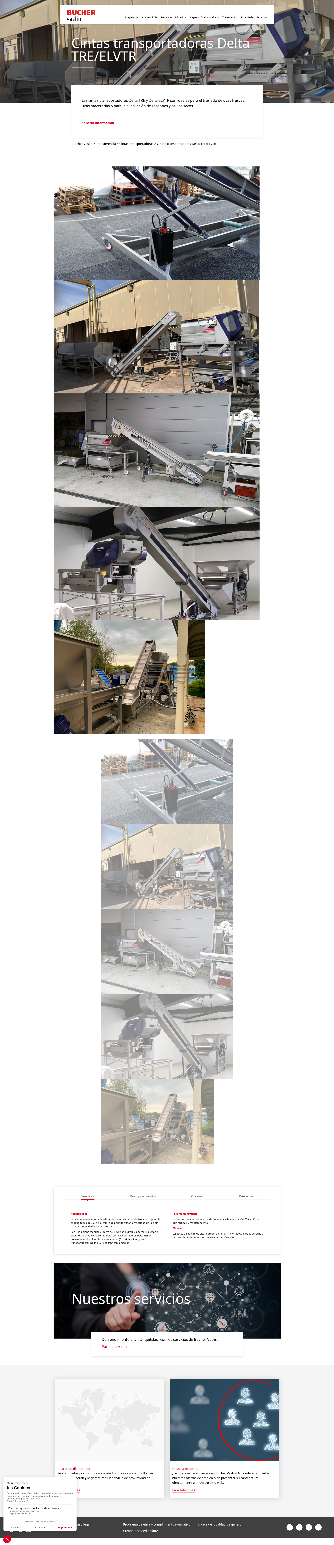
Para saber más (115, 1341)
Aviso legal (82, 1518)
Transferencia (106, 138)
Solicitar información (98, 117)
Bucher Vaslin (82, 138)
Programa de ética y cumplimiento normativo (156, 1518)
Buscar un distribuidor (73, 1463)
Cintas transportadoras (136, 138)
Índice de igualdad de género (219, 1518)
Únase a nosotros (185, 1463)
